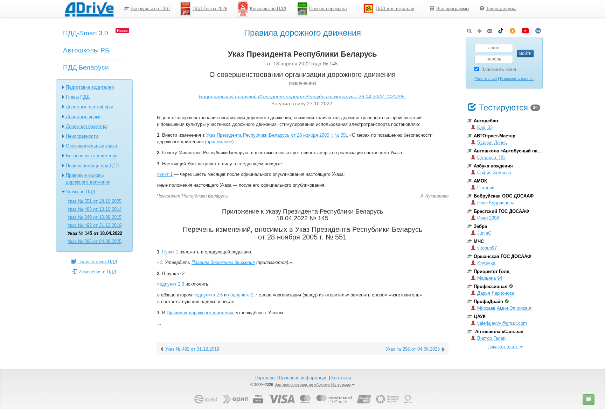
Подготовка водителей (90, 87)
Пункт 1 (170, 251)
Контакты (341, 377)
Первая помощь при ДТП (92, 165)
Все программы (452, 8)
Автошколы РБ (86, 50)
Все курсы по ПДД (150, 8)
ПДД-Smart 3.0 (85, 33)
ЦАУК (480, 316)
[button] (588, 399)
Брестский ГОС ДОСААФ (501, 211)
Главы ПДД (78, 97)
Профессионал (490, 286)
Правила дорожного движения (223, 262)
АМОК (480, 181)
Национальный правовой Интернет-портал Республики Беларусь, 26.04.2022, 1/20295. (302, 96)
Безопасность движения (91, 155)
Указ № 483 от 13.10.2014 (94, 209)
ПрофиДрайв (488, 301)
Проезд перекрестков (331, 8)
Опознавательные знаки (91, 146)
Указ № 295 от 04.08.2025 (94, 241)
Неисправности (82, 136)
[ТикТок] (500, 29)
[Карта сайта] (479, 29)
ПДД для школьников (398, 8)
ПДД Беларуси (86, 67)
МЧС (479, 241)
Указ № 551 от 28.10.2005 (94, 201)
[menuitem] (147, 8)
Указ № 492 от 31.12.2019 (94, 225)
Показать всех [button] (503, 346)
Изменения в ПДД (97, 271)
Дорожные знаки (83, 116)
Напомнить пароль (517, 79)
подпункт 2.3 (170, 284)
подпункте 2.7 (242, 294)
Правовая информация (303, 377)
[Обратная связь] (489, 29)
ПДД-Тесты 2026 (210, 8)
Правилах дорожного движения (200, 312)
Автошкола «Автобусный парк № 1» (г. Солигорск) (530, 150)
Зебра (480, 226)
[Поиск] (469, 29)
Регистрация (485, 79)
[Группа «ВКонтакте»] (538, 29)
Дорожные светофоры (89, 106)
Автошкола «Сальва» (498, 331)
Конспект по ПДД (268, 8)
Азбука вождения (493, 165)
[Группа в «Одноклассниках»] (512, 29)
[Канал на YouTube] (525, 29)
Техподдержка (501, 8)
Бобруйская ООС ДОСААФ (504, 196)
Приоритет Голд (491, 271)
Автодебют (486, 120)
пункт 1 (165, 174)
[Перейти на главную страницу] (89, 8)
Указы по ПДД (80, 191)
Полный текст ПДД (97, 261)
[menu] (320, 8)
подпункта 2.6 (208, 294)
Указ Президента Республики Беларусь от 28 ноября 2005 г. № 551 (277, 135)
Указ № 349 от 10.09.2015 (94, 217)
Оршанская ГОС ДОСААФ (502, 256)
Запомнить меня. (499, 69)
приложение (219, 141)
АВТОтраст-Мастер (494, 135)
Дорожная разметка (86, 126)
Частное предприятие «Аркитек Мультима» (312, 384)
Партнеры (265, 377)
